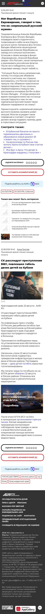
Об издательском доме (15, 499)
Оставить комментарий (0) (22, 172)
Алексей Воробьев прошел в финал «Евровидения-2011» (26, 228)
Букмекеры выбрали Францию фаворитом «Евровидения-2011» (24, 211)
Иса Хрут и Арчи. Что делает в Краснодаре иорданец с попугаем (21, 151)
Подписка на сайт (12, 516)
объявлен (20, 373)
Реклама (22, 503)
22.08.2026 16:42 (8, 249)
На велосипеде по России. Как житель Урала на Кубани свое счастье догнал (23, 145)
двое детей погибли (20, 364)
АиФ (3, 301)
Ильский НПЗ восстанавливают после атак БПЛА (19, 397)
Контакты (29, 516)
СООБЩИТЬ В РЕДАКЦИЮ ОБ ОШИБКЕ (20, 525)
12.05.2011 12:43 (7, 10)
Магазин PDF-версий (13, 506)
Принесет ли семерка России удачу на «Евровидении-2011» (26, 220)
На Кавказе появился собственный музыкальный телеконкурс (25, 236)
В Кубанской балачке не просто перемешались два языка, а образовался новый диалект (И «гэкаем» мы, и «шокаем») (22, 135)
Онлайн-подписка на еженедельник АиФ (13, 511)
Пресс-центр (8, 503)
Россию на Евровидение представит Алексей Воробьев (26, 203)
